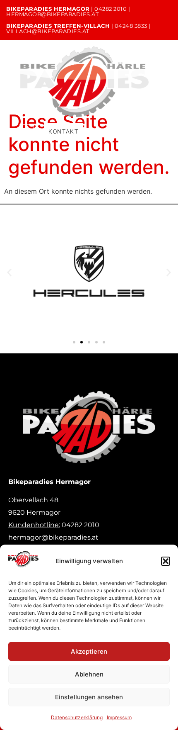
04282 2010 (110, 8)
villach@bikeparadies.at (47, 31)
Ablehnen (89, 674)
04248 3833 (131, 25)
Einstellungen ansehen (89, 697)
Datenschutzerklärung (77, 717)
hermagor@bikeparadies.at (52, 14)
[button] (165, 561)
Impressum (119, 717)
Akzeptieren (89, 651)
